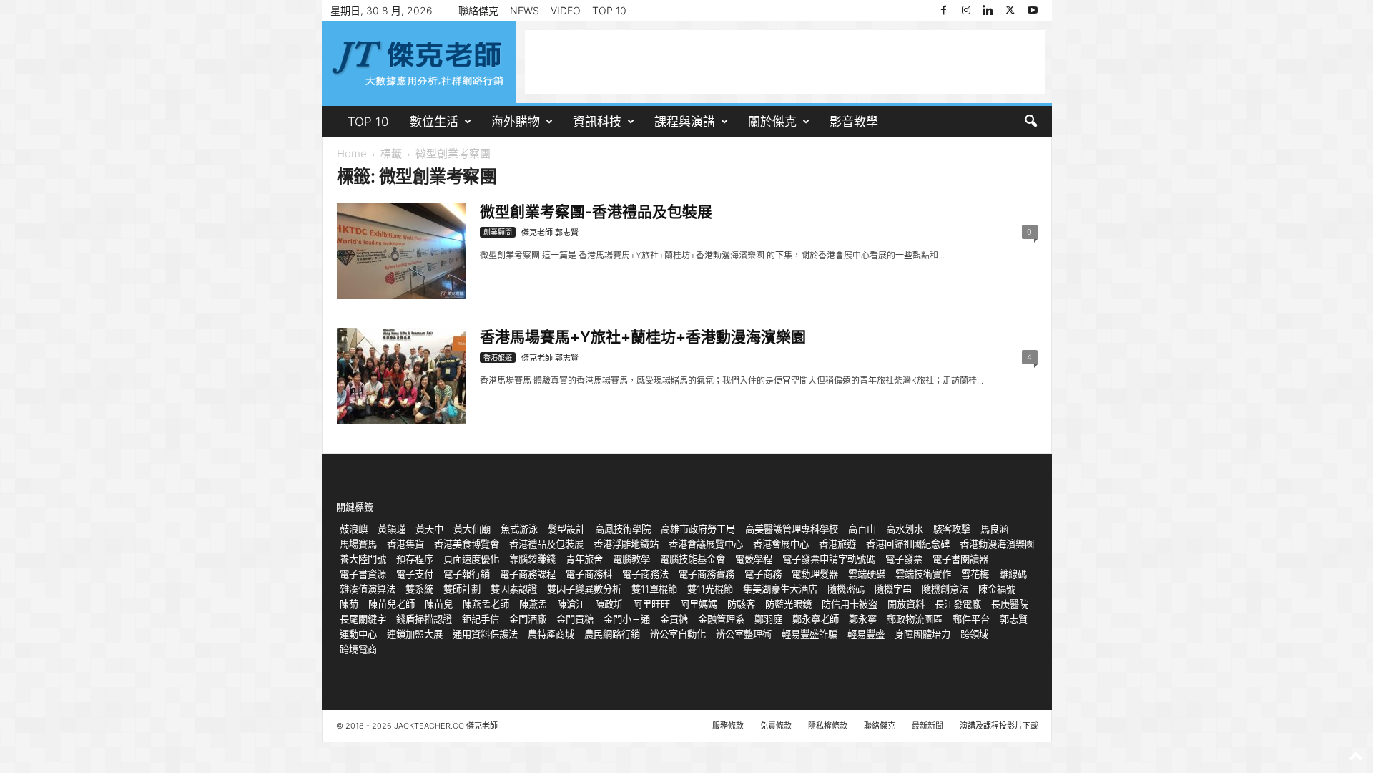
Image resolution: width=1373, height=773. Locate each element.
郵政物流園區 (915, 619)
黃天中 (429, 529)
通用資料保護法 (485, 634)
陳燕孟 (533, 604)
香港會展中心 (781, 544)
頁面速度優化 (471, 559)
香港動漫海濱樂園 (997, 544)
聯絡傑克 (478, 10)
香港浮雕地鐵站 (626, 544)
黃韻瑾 (391, 529)
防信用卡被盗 (849, 604)
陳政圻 (609, 604)
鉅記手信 (480, 619)
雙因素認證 (514, 589)
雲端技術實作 (923, 574)
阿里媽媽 (698, 604)
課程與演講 (684, 122)
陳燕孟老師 (486, 604)
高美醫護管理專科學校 (791, 529)
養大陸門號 (363, 559)
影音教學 (854, 122)
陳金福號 (996, 589)
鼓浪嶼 (354, 529)
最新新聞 (927, 726)
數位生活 (434, 122)
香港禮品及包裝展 (546, 544)
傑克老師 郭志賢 (550, 233)
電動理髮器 (815, 574)
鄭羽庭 (768, 619)
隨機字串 (893, 589)
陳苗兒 (439, 604)
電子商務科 (589, 574)
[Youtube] (1032, 10)
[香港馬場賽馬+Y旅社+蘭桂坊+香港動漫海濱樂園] (401, 376)
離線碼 (1013, 574)
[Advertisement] (785, 62)
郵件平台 (971, 619)
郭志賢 (1014, 619)
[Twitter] (1010, 10)
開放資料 (906, 604)
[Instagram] (966, 10)
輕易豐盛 (866, 634)
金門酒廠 (527, 619)
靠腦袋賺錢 (532, 559)
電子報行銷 (466, 574)
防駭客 (741, 604)
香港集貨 (405, 544)
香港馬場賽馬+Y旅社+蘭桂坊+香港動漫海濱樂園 (643, 337)
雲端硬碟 (866, 574)
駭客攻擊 (951, 529)
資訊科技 (597, 122)
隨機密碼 (846, 589)
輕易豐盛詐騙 (809, 634)
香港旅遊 (497, 357)
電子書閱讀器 (960, 559)
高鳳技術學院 (623, 529)
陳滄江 (571, 604)
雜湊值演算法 (367, 589)
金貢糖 (674, 619)
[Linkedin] (988, 10)
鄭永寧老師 (815, 619)
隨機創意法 (945, 589)
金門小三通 (627, 619)
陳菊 (349, 604)
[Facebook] (944, 10)
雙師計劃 (462, 589)
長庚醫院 (1009, 604)
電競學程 (753, 559)
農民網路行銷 (612, 634)
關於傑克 (772, 122)
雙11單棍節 (654, 589)
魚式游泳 (519, 529)
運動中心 (358, 634)
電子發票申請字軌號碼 (828, 559)
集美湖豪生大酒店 (780, 589)
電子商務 (763, 574)
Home (352, 153)
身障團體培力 (922, 634)
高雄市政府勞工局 (698, 529)
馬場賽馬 (358, 544)
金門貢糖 (575, 619)
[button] (1030, 121)
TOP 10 (609, 10)
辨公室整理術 (744, 634)
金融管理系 (721, 619)
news (524, 10)
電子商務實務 (706, 574)
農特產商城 (551, 634)
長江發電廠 (958, 604)
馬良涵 (994, 529)
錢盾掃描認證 (424, 619)
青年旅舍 (584, 559)
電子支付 (414, 574)
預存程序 (414, 559)
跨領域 (974, 634)
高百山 (862, 529)
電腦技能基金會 (692, 559)
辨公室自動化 (678, 634)
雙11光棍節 (710, 589)
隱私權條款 (827, 726)
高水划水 (904, 529)
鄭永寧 (863, 619)
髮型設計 (566, 529)
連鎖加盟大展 (415, 634)
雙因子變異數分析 (584, 589)
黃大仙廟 (472, 529)
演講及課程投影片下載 (999, 726)
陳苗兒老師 (391, 604)
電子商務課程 (528, 574)
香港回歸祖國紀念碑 (908, 544)
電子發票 (903, 559)
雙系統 (419, 589)
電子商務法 (645, 574)
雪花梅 (975, 574)
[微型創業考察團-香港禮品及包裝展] (401, 251)
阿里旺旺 (651, 604)
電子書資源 (363, 574)
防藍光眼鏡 (788, 604)
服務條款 (728, 726)
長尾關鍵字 (363, 619)
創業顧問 (497, 232)
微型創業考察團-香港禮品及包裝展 (596, 211)
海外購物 (515, 122)
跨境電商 (358, 649)
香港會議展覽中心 (706, 544)
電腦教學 (631, 559)
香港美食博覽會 (466, 544)
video (566, 10)
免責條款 (776, 726)
